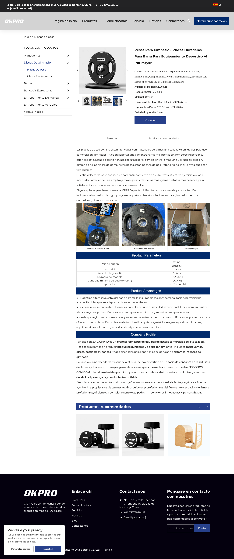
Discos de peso (44, 36)
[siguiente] (127, 70)
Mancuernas (32, 55)
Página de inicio (65, 21)
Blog (75, 520)
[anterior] (77, 70)
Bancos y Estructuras (38, 90)
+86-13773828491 (108, 4)
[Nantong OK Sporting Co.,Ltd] (21, 21)
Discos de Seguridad (40, 76)
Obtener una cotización (212, 21)
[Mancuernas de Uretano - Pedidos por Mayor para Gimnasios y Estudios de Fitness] (97, 435)
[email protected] (135, 517)
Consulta (150, 120)
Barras (28, 83)
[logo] (41, 492)
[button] (199, 407)
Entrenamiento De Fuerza (41, 97)
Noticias (155, 21)
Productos (89, 21)
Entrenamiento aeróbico (40, 104)
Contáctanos (175, 21)
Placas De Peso (36, 69)
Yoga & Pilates (33, 111)
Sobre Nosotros (116, 21)
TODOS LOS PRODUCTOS (41, 47)
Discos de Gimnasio (37, 62)
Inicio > (29, 36)
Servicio (138, 21)
